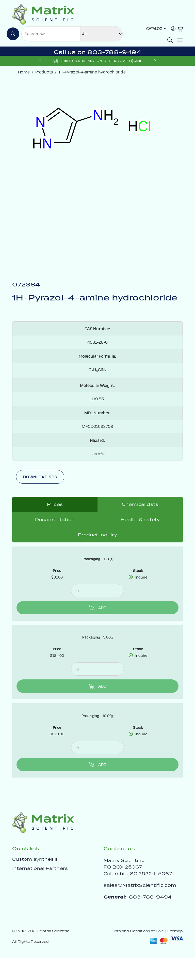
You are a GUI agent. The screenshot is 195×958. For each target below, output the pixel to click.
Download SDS (40, 476)
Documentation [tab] (55, 519)
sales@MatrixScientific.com (140, 885)
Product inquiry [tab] (97, 535)
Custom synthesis (35, 859)
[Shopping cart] (180, 29)
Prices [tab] (55, 504)
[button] (155, 60)
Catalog (154, 28)
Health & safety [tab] (140, 519)
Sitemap (175, 931)
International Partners (40, 868)
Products (44, 71)
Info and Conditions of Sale (139, 931)
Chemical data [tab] (140, 504)
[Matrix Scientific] (43, 14)
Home (24, 71)
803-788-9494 (150, 897)
